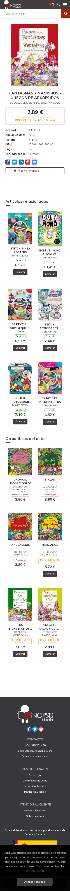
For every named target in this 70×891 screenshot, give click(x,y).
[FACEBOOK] (29, 729)
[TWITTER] (35, 729)
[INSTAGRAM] (41, 729)
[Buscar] (65, 13)
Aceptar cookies (34, 882)
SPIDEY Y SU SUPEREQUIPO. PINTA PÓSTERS (20, 326)
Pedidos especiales (35, 810)
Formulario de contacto (35, 756)
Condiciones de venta (35, 780)
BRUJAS (50, 479)
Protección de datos (35, 786)
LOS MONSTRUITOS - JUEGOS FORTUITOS (20, 626)
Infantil (32, 140)
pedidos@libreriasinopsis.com (35, 751)
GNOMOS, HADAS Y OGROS (20, 481)
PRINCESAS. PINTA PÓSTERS (50, 400)
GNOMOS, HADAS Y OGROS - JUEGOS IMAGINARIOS (49, 626)
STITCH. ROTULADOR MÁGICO (20, 399)
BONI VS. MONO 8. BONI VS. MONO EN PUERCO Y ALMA (50, 252)
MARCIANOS (50, 545)
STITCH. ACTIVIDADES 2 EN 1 (49, 326)
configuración (34, 871)
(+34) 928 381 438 (35, 745)
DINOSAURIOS (20, 545)
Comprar (20, 272)
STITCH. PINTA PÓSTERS (20, 250)
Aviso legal (35, 775)
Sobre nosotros (35, 816)
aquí (43, 866)
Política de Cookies (35, 791)
